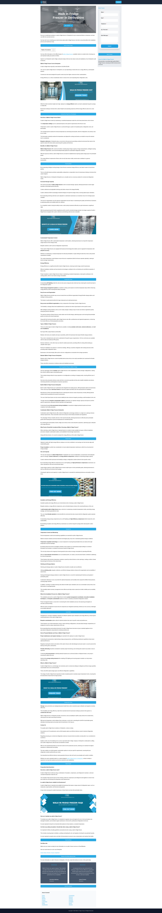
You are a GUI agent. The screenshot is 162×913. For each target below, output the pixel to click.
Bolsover (71, 897)
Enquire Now (68, 438)
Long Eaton (44, 901)
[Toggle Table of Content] (52, 50)
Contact (118, 2)
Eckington (71, 901)
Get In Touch (68, 763)
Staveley (71, 898)
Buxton (70, 903)
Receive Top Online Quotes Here (68, 856)
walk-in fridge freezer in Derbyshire (75, 758)
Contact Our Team (68, 279)
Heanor (52, 852)
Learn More (68, 612)
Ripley (43, 903)
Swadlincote (45, 904)
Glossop (71, 904)
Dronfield (71, 900)
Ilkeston (49, 852)
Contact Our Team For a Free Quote (68, 114)
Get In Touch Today (68, 45)
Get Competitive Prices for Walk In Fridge (68, 366)
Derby (41, 852)
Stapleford (57, 852)
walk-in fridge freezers (68, 54)
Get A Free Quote (68, 886)
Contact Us (68, 529)
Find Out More (68, 163)
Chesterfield (71, 895)
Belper (45, 852)
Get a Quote (67, 25)
